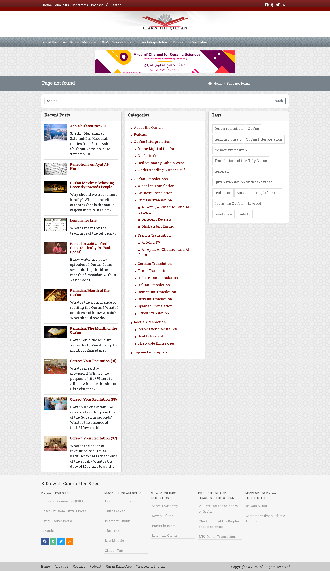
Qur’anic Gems (150, 155)
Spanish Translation (155, 306)
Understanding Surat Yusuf (161, 169)
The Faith (112, 531)
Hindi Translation (153, 270)
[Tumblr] (272, 4)
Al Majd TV (151, 242)
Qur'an (253, 128)
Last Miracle (114, 541)
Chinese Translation (155, 193)
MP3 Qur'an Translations (217, 537)
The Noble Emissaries (156, 343)
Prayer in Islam (164, 526)
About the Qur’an (55, 42)
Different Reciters (157, 219)
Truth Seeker (115, 511)
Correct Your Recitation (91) (93, 360)
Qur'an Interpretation (152, 141)
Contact (79, 566)
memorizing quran (230, 150)
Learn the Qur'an (164, 535)
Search (115, 5)
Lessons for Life (83, 220)
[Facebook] (267, 4)
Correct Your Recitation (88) (93, 399)
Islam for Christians (120, 501)
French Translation (154, 235)
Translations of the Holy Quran (240, 160)
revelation (223, 214)
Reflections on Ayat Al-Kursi (89, 166)
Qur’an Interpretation (152, 42)
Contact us (80, 5)
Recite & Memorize (83, 42)
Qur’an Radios (197, 42)
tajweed (254, 203)
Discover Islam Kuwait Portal (64, 511)
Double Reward (150, 336)
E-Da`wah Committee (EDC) (62, 501)
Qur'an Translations (151, 178)
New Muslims (162, 516)
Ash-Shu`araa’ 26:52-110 (89, 126)
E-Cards (48, 531)
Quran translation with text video (243, 182)
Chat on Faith (115, 550)
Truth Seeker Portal (57, 521)
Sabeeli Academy (165, 506)
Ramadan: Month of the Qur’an (90, 292)
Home (47, 5)
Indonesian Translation (158, 277)
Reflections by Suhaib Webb (161, 162)
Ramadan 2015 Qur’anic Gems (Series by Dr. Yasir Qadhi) (91, 247)
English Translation (155, 200)
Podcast (97, 5)
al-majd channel (266, 192)
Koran (241, 192)
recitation (222, 192)
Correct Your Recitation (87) (93, 438)
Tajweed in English (150, 352)
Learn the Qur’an (228, 203)
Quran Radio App (119, 566)
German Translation (155, 263)
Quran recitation (228, 128)
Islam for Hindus (117, 521)
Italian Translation (154, 284)
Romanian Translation (157, 292)
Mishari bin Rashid (158, 226)
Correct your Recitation (157, 329)
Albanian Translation (156, 186)
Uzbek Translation (153, 313)
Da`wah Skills (256, 506)
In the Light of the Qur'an (159, 148)
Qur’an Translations (116, 42)
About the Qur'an (148, 127)
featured (221, 171)
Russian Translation (155, 299)
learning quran (227, 139)
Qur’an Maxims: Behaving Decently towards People (92, 184)
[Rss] (284, 4)
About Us (62, 5)
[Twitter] (278, 4)
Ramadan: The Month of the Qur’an (93, 330)
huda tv (244, 214)
